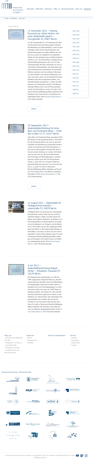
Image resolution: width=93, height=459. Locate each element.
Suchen (74, 345)
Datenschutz (75, 343)
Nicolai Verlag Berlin (52, 97)
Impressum (75, 340)
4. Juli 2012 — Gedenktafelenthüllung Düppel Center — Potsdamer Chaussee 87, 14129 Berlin (44, 269)
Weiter (33, 109)
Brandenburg (32, 340)
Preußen (31, 343)
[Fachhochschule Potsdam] (33, 390)
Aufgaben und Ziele (13, 348)
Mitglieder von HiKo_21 (14, 343)
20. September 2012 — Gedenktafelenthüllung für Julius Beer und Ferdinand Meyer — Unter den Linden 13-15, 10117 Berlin (45, 129)
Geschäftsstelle (11, 345)
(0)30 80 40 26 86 (63, 455)
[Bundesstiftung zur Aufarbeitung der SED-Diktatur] (73, 379)
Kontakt (74, 338)
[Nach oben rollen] (88, 454)
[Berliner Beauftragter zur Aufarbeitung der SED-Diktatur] (33, 379)
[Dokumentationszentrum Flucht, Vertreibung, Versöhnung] (13, 390)
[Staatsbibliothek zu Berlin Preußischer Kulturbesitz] (13, 424)
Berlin (30, 338)
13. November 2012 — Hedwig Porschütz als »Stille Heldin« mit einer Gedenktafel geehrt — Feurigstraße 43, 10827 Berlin (43, 34)
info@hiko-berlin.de (40, 457)
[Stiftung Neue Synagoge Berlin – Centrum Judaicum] (53, 424)
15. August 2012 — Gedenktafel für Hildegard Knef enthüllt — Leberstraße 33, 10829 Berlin (44, 205)
